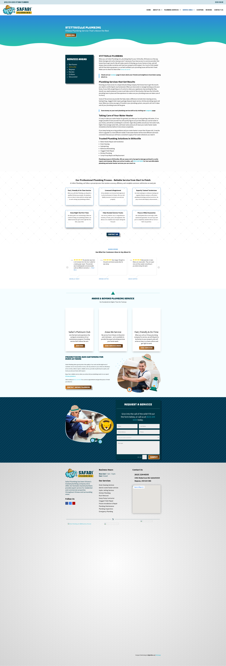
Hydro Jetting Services (106, 490)
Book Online (219, 2)
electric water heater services (108, 488)
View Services (147, 348)
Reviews (209, 10)
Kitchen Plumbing (105, 493)
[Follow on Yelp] (73, 503)
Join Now (79, 346)
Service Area (188, 10)
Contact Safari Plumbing (78, 387)
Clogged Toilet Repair (106, 501)
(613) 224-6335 (138, 161)
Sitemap (158, 655)
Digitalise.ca (151, 655)
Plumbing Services (171, 10)
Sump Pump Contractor (106, 498)
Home (149, 10)
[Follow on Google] (70, 503)
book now (71, 35)
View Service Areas (113, 346)
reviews (113, 75)
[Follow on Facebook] (66, 503)
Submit (154, 457)
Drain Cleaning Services (106, 485)
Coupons (200, 10)
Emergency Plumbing (106, 511)
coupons (149, 111)
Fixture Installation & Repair (108, 504)
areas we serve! (125, 69)
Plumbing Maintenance (106, 506)
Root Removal (103, 496)
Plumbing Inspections (106, 509)
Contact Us (218, 10)
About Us (156, 10)
